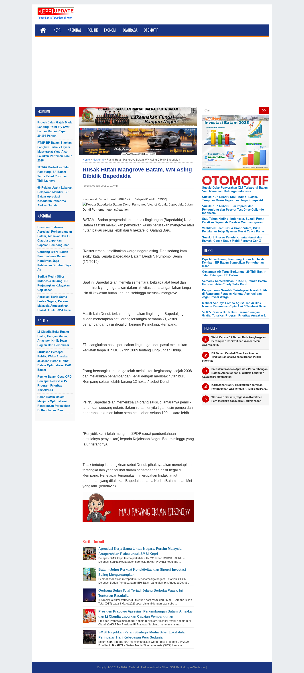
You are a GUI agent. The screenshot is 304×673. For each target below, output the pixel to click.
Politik (92, 30)
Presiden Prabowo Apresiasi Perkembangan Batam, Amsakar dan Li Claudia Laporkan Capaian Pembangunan (54, 236)
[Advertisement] (152, 73)
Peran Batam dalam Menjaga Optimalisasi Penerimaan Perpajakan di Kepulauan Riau (53, 403)
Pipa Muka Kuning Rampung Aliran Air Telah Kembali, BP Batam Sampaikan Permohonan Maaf (233, 263)
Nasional (74, 30)
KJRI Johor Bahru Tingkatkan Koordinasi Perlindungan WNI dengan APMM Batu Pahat (239, 386)
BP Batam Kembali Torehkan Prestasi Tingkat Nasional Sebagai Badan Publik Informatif (231, 357)
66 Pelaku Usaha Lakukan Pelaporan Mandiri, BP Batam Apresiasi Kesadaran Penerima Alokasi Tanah (55, 196)
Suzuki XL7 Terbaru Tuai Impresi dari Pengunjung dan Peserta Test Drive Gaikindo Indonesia (233, 209)
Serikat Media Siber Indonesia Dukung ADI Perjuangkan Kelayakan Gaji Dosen (53, 283)
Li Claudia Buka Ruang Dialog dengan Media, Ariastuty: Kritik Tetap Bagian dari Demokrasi (53, 338)
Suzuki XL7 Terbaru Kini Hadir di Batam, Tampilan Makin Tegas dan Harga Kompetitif (232, 198)
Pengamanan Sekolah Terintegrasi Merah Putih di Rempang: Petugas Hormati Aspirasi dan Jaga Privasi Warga (234, 294)
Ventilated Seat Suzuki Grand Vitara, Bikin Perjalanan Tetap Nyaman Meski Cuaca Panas (233, 229)
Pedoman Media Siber (154, 667)
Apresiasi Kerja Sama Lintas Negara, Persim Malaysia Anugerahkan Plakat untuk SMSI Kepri (54, 303)
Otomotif (151, 30)
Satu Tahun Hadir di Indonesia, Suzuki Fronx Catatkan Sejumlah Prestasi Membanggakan (233, 220)
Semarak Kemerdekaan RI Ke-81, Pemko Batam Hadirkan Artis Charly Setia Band (234, 282)
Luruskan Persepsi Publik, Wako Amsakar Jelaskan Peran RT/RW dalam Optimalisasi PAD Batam (54, 360)
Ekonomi (110, 30)
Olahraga (130, 30)
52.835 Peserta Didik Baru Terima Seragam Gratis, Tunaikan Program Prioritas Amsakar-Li (234, 313)
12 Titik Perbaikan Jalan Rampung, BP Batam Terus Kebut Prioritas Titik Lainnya (53, 174)
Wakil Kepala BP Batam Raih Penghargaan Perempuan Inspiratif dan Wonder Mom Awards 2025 (233, 341)
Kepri (57, 30)
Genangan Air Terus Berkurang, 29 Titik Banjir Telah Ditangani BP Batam (233, 273)
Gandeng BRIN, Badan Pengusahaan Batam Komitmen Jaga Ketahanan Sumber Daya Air (54, 260)
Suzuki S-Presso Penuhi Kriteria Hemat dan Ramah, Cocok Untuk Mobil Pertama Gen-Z (232, 239)
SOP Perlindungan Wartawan (188, 667)
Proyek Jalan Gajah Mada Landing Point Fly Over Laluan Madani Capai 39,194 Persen (54, 129)
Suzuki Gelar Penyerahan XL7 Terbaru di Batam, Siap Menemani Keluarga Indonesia (235, 189)
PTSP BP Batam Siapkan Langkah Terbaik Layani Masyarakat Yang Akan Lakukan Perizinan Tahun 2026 (54, 151)
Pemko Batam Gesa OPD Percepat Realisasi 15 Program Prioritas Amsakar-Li (54, 383)
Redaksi (134, 667)
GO (264, 110)
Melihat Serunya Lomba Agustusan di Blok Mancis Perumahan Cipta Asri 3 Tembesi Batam (235, 304)
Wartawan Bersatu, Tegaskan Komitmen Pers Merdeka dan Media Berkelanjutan (236, 399)
